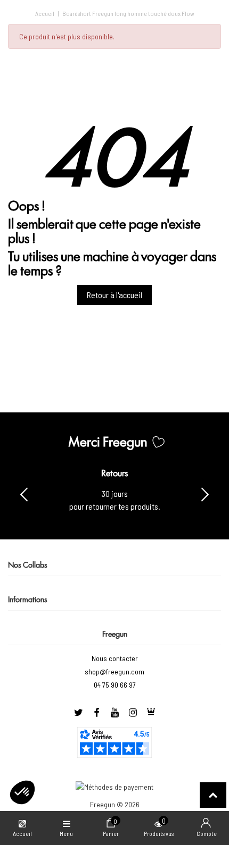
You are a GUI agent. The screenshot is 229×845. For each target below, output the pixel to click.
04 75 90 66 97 (115, 684)
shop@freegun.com (114, 671)
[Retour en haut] (213, 795)
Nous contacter (115, 658)
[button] (205, 493)
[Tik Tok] (151, 712)
